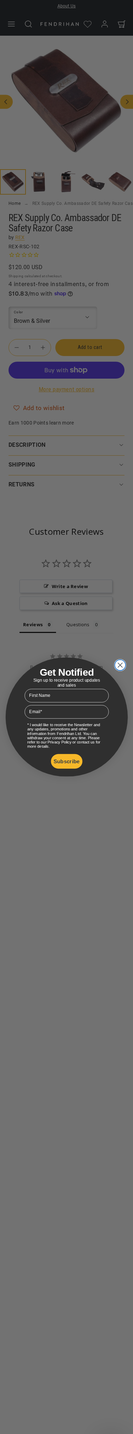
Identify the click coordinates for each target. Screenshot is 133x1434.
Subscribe (66, 761)
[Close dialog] (120, 665)
